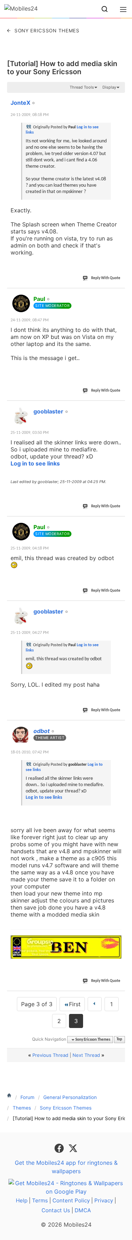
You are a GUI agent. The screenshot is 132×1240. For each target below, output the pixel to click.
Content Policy (71, 1200)
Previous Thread (50, 1055)
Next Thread (86, 1055)
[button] (104, 9)
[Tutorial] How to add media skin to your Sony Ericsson (62, 67)
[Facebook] (60, 1147)
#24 (118, 523)
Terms (40, 1200)
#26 (118, 727)
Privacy (103, 1200)
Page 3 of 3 (36, 1004)
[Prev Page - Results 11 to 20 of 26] (95, 1004)
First (75, 1004)
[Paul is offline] (21, 303)
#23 (118, 407)
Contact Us (56, 1210)
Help (21, 1200)
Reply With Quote (105, 278)
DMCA (83, 1210)
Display (109, 87)
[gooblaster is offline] (21, 416)
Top (119, 1040)
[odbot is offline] (21, 735)
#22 (118, 295)
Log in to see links (35, 463)
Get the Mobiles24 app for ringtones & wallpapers (66, 1167)
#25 (118, 607)
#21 (118, 99)
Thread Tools (82, 87)
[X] (72, 1147)
